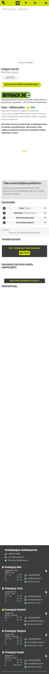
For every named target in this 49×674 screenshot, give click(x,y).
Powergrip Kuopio (14, 652)
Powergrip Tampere (15, 631)
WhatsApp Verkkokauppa (18, 560)
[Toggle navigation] (46, 3)
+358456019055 (34, 660)
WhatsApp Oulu (33, 582)
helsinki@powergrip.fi (35, 621)
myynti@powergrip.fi (16, 557)
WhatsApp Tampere (35, 646)
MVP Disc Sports (9, 9)
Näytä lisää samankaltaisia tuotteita (24, 281)
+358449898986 (34, 639)
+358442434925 (34, 597)
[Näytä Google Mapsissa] (46, 571)
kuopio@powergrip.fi (35, 664)
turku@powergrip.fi (34, 600)
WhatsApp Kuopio (34, 667)
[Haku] (17, 3)
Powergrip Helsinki (15, 610)
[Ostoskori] (25, 3)
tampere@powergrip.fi (35, 642)
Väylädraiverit (23, 9)
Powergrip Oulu (13, 567)
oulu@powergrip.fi (34, 579)
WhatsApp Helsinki (34, 624)
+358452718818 (14, 554)
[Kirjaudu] (35, 3)
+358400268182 (33, 618)
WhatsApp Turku (34, 603)
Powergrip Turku (14, 588)
